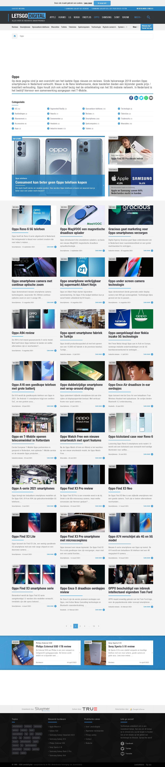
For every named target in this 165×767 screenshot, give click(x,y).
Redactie (89, 743)
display (38, 734)
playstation (17, 749)
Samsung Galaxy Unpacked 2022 (62, 735)
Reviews (15, 27)
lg (20, 738)
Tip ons (148, 765)
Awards (54, 114)
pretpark (36, 738)
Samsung (106, 17)
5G (17, 109)
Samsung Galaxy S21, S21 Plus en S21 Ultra (78, 9)
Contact (88, 739)
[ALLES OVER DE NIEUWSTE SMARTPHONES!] (29, 16)
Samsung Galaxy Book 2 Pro (60, 751)
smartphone (17, 726)
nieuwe (27, 749)
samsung (37, 726)
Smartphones (25, 27)
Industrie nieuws (58, 128)
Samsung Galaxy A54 (58, 755)
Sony (116, 17)
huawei (27, 738)
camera (23, 730)
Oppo (96, 17)
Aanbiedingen (21, 114)
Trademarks (126, 118)
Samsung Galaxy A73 (58, 739)
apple (36, 741)
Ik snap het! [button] (102, 3)
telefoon (28, 726)
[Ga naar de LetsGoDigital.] (14, 36)
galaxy (15, 730)
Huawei (62, 17)
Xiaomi (125, 17)
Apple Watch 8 (55, 727)
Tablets (64, 27)
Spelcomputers (84, 27)
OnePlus (86, 17)
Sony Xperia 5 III (56, 747)
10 (94, 626)
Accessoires (20, 123)
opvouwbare (17, 734)
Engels (150, 9)
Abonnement (21, 118)
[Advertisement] (82, 57)
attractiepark (25, 741)
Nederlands (141, 9)
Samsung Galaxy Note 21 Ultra (112, 9)
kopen (15, 741)
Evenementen (56, 118)
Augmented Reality (58, 109)
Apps (18, 128)
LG (70, 17)
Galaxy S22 (54, 731)
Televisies (72, 27)
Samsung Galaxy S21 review (46, 9)
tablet (23, 753)
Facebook (129, 743)
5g (26, 734)
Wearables (55, 27)
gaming (35, 749)
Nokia (77, 17)
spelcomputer (31, 745)
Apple (53, 17)
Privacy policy (91, 735)
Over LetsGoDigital (93, 727)
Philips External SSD (57, 743)
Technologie (96, 27)
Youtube (129, 753)
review (15, 753)
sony (14, 738)
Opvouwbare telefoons (40, 27)
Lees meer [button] (88, 3)
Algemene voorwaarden (95, 731)
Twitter (128, 748)
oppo (31, 730)
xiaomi (15, 745)
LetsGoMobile (139, 765)
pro (31, 734)
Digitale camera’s (109, 27)
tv (21, 745)
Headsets (55, 123)
